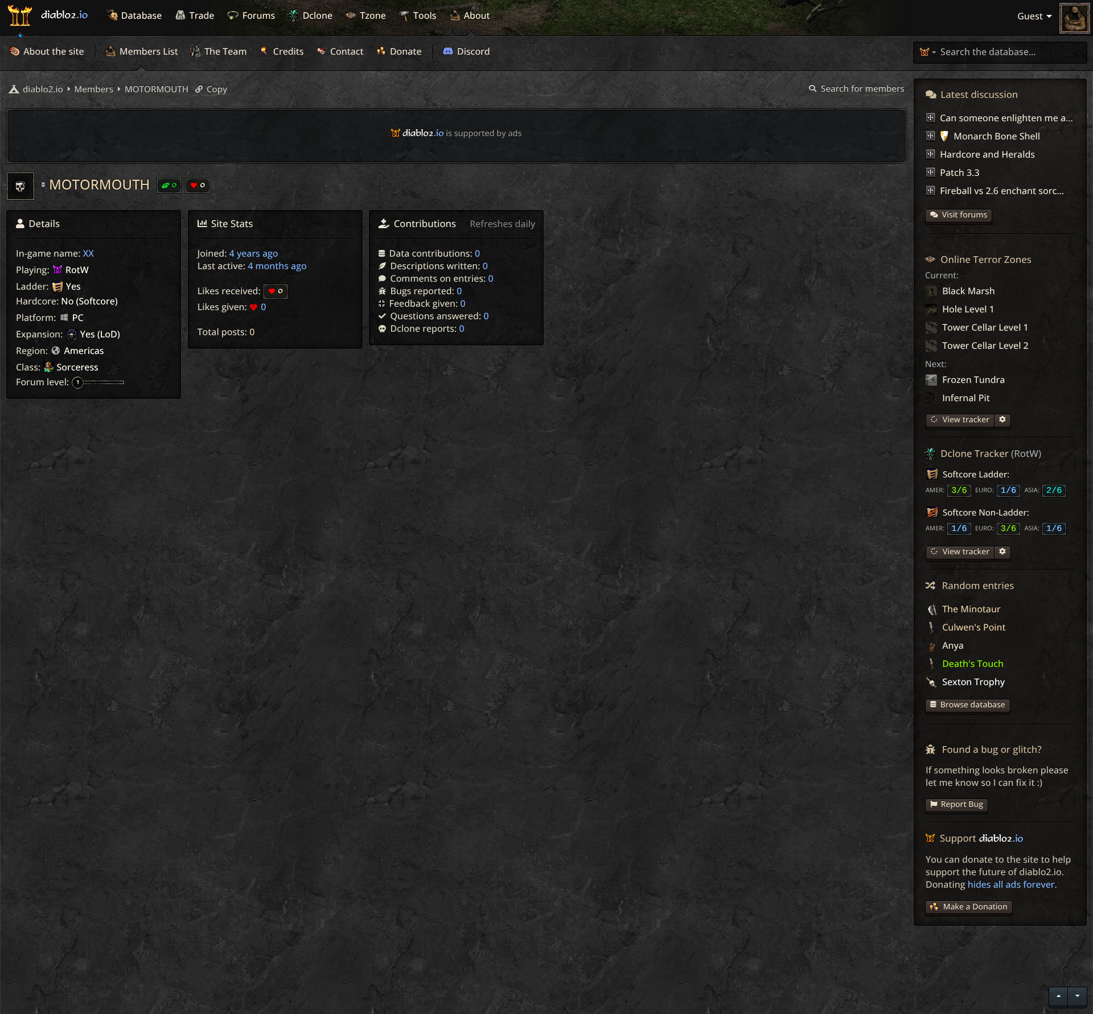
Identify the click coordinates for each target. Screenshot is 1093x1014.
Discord (472, 51)
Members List (147, 51)
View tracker (964, 419)
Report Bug (962, 804)
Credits (287, 51)
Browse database (972, 704)
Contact (346, 51)
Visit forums (965, 214)
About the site (52, 51)
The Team (224, 51)
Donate (405, 51)
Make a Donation (975, 906)
